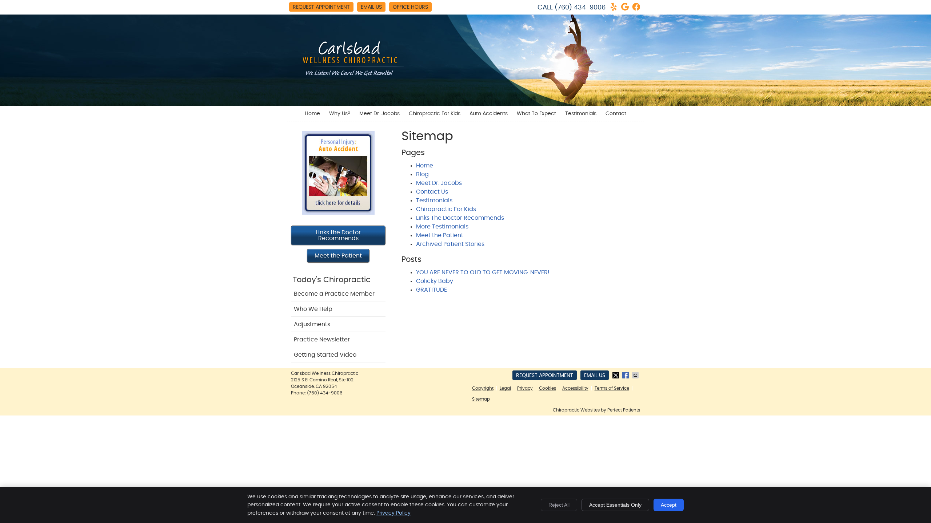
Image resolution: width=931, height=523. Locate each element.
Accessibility (575, 388)
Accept (668, 505)
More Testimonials (442, 227)
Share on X (616, 375)
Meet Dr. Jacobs (379, 113)
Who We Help (313, 309)
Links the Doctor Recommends (338, 235)
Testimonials (580, 113)
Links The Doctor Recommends (460, 218)
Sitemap (481, 399)
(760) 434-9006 (580, 7)
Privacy (525, 388)
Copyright (483, 388)
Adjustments (312, 324)
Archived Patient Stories (450, 244)
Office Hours (410, 7)
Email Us (371, 7)
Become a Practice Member (334, 294)
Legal (505, 388)
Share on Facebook (626, 375)
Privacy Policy (393, 513)
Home (312, 113)
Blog (422, 174)
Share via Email (636, 375)
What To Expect (536, 113)
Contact (616, 113)
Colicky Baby (434, 281)
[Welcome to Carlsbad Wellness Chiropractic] (349, 77)
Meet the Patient (439, 235)
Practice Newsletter (322, 339)
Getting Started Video (325, 355)
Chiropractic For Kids (434, 113)
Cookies (547, 388)
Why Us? (339, 113)
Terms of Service (612, 388)
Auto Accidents (489, 113)
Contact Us (432, 192)
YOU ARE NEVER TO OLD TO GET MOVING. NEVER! (483, 272)
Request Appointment (321, 7)
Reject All (559, 505)
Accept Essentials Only (615, 505)
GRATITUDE (431, 290)
